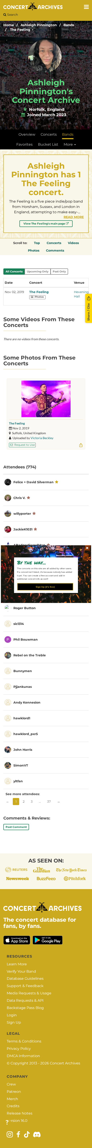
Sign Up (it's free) (45, 586)
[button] (44, 562)
